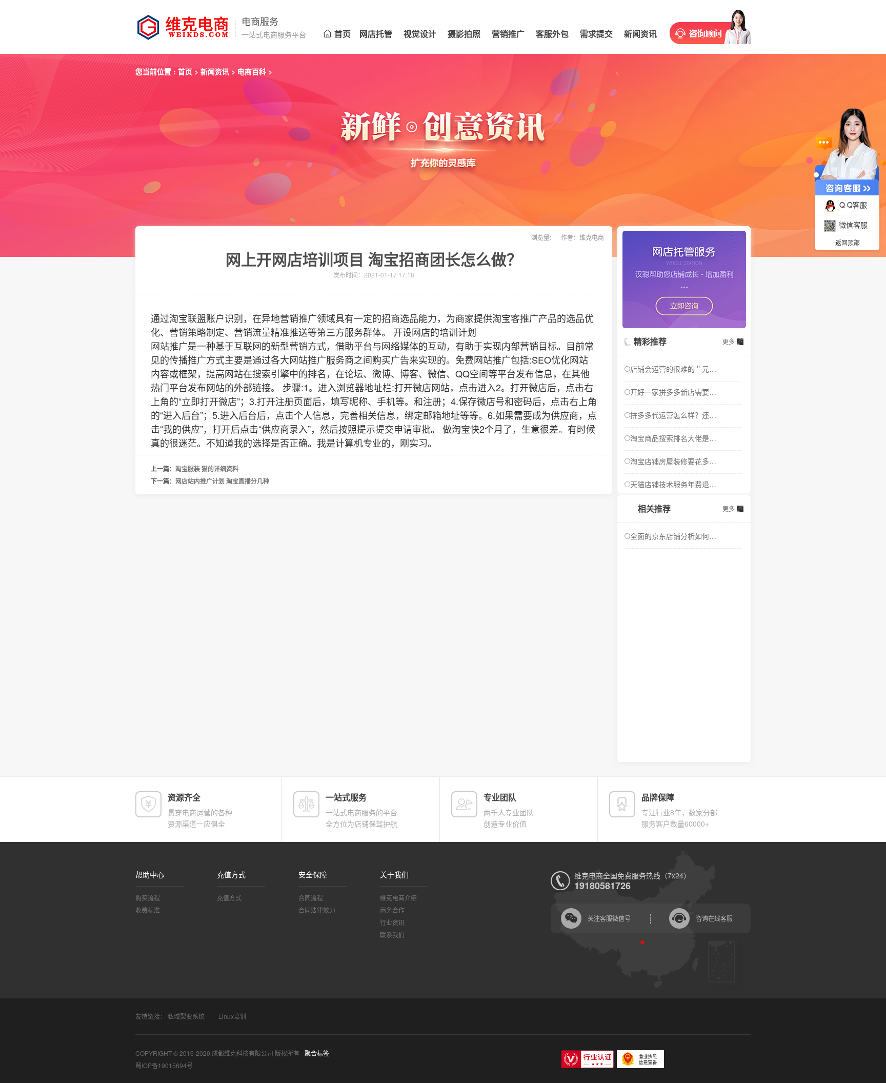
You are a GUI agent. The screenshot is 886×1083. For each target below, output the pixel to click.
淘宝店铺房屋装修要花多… (673, 461)
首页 (342, 33)
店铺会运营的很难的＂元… (673, 369)
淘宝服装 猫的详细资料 (206, 468)
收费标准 (147, 910)
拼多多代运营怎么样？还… (673, 415)
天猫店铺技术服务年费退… (673, 484)
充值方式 (231, 874)
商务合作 (392, 910)
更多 (728, 341)
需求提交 (596, 33)
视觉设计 (420, 33)
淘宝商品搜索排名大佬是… (673, 438)
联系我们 (392, 934)
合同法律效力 (316, 910)
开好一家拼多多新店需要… (673, 392)
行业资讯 (392, 922)
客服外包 (552, 33)
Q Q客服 (853, 204)
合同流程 (310, 897)
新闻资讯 (640, 33)
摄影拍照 (464, 33)
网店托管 (375, 33)
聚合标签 (317, 1053)
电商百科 (251, 71)
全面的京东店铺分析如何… (673, 536)
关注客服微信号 (609, 918)
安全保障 (312, 874)
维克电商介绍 (398, 897)
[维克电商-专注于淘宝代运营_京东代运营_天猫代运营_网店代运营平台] (186, 27)
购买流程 (147, 897)
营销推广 (508, 33)
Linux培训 (232, 1016)
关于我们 (394, 874)
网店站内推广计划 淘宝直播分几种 (222, 481)
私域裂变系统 (186, 1016)
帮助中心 (149, 874)
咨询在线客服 (714, 918)
